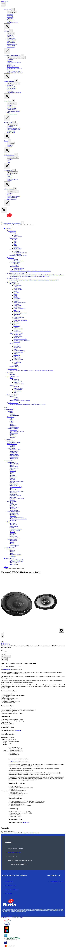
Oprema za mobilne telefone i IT (12, 55)
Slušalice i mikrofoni (9, 81)
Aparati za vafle (18, 289)
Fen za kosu (17, 344)
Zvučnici (16, 392)
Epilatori (16, 353)
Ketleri (15, 286)
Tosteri (15, 291)
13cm (15, 241)
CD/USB (16, 235)
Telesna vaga (17, 326)
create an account (34, 832)
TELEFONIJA (9, 882)
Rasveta (6, 141)
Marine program (18, 248)
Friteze (15, 295)
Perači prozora (17, 331)
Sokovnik (16, 299)
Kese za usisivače (18, 329)
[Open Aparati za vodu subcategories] (14, 122)
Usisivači (16, 327)
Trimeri (15, 349)
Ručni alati (16, 337)
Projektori (16, 382)
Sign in (26, 832)
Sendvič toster (17, 288)
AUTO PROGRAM (10, 885)
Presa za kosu (17, 346)
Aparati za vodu (8, 122)
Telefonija (6, 31)
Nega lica (16, 356)
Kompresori (17, 342)
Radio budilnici (17, 391)
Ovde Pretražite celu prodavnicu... (9, 224)
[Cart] (22, 222)
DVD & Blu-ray (18, 381)
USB (15, 233)
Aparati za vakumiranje (19, 308)
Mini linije (16, 386)
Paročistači (16, 330)
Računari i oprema (9, 189)
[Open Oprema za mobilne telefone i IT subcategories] (22, 55)
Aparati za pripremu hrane (20, 313)
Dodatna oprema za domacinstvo (22, 340)
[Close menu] (7, 26)
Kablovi (16, 365)
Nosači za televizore (19, 383)
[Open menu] (3, 4)
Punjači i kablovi (18, 269)
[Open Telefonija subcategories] (10, 30)
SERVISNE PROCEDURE (57, 882)
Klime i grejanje (8, 170)
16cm (15, 242)
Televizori (16, 379)
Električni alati (17, 334)
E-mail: (14, 852)
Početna (6, 567)
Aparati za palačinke (19, 317)
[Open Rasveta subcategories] (9, 140)
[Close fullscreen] (2, 642)
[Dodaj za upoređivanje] (6, 659)
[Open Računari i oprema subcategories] (15, 188)
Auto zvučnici (6, 669)
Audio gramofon (18, 389)
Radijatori (16, 399)
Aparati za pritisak (18, 359)
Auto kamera (17, 251)
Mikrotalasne (17, 315)
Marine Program (18, 236)
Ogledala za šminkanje (19, 350)
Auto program (7, 9)
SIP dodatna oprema (19, 261)
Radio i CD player (18, 388)
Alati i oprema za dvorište (20, 339)
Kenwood (18, 730)
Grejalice (16, 397)
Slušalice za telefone (19, 268)
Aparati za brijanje (18, 352)
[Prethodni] (2, 634)
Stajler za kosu (17, 347)
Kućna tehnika (8, 101)
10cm (15, 239)
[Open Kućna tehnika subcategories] (13, 100)
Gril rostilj (16, 304)
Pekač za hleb (17, 307)
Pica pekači (16, 318)
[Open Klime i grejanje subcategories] (14, 170)
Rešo (15, 310)
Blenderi (16, 297)
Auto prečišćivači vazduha (20, 252)
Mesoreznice (17, 311)
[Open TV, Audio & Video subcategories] (15, 154)
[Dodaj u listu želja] (2, 659)
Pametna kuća (17, 362)
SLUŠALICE (8, 893)
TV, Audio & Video (9, 155)
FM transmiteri (17, 254)
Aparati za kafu (17, 305)
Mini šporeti (17, 314)
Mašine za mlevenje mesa (20, 302)
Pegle (15, 324)
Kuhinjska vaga (17, 285)
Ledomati (16, 321)
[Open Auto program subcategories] (13, 9)
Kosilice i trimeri (18, 336)
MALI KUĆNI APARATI (12, 889)
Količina (3, 654)
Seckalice (16, 301)
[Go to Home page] (8, 220)
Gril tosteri (16, 292)
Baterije (15, 363)
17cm (15, 244)
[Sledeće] (2, 636)
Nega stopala (17, 358)
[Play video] (61, 630)
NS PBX (16, 265)
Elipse (15, 245)
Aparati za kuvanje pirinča (20, 320)
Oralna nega (17, 355)
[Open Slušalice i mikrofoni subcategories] (16, 80)
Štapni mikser (17, 298)
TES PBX (16, 263)
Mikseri (15, 294)
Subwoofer (16, 247)
